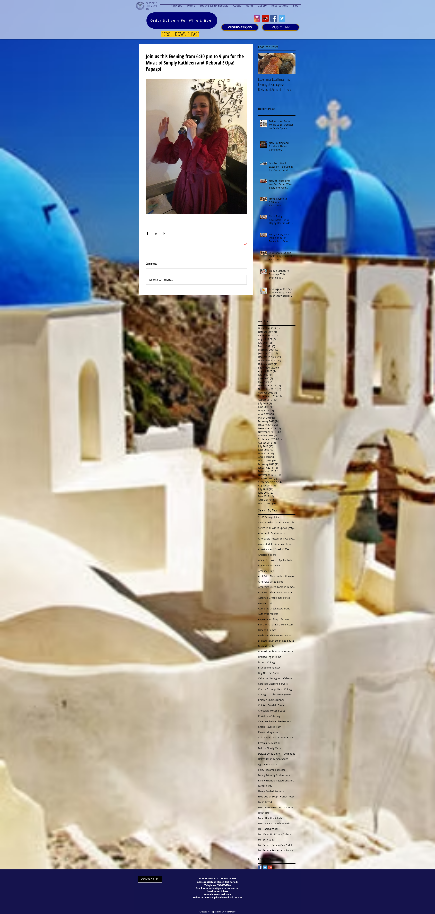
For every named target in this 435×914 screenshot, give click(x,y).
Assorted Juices (266, 603)
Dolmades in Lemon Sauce (273, 759)
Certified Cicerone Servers (273, 683)
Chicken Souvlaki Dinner (272, 705)
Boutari (289, 635)
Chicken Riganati (281, 694)
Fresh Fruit (264, 812)
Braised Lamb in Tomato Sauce (275, 651)
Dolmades (289, 753)
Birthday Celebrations (270, 635)
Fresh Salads (265, 823)
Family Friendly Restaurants (274, 775)
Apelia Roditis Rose (269, 565)
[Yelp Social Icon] (265, 18)
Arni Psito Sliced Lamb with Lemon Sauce (276, 592)
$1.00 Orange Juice (269, 517)
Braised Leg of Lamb (269, 656)
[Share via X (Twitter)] (155, 233)
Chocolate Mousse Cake (271, 710)
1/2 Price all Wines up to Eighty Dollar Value (276, 527)
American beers (267, 554)
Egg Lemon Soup (267, 764)
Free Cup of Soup (268, 796)
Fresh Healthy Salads (270, 818)
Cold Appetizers (267, 737)
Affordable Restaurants (271, 533)
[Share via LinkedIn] (164, 233)
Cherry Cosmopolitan (270, 689)
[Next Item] (290, 63)
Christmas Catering (269, 716)
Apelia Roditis (286, 560)
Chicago (288, 689)
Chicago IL (264, 694)
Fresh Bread (265, 802)
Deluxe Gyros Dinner (270, 753)
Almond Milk (265, 544)
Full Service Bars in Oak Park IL (275, 845)
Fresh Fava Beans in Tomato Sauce (276, 807)
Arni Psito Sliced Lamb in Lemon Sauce (276, 587)
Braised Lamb (266, 646)
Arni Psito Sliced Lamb (270, 581)
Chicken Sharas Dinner (271, 699)
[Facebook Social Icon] (273, 18)
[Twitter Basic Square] (265, 867)
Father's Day (265, 785)
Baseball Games (267, 630)
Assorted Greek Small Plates (274, 597)
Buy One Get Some (268, 673)
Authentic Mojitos (268, 613)
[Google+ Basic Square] (270, 867)
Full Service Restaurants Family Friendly (276, 850)
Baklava (285, 619)
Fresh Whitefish (283, 823)
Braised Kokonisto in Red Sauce (276, 640)
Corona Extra (285, 737)
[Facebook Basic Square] (260, 867)
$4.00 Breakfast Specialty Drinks (276, 522)
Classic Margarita (268, 732)
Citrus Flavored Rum (269, 726)
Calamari (288, 678)
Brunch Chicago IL (268, 662)
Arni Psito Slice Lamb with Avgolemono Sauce (276, 576)
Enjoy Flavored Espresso (271, 769)
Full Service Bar (267, 839)
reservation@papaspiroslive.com (221, 888)
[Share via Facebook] (147, 233)
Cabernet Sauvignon (269, 678)
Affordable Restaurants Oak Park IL (276, 538)
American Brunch (284, 544)
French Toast (287, 796)
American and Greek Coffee (273, 549)
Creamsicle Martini (269, 743)
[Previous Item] (263, 63)
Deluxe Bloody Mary (269, 748)
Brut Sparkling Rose (269, 667)
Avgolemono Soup (268, 619)
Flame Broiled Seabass (271, 791)
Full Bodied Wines (268, 828)
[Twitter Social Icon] (282, 18)
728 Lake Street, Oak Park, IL (222, 882)
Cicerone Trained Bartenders (274, 721)
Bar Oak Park (265, 624)
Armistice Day (266, 571)
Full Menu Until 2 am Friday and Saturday (276, 834)
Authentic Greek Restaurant (274, 608)
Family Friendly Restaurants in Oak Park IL (276, 780)
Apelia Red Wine (267, 560)
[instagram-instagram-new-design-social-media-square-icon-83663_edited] (257, 18)
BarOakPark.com (284, 624)
